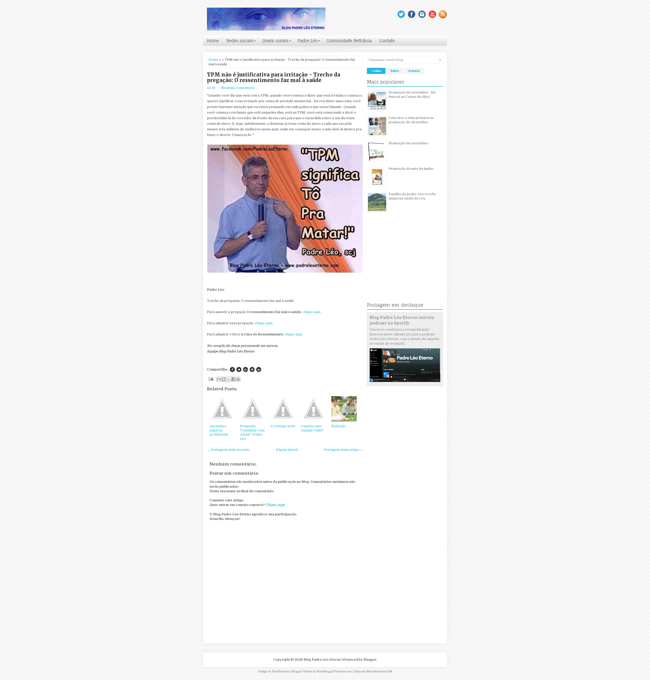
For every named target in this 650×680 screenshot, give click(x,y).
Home (213, 40)
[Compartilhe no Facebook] (232, 369)
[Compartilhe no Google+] (245, 369)
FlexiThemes (280, 671)
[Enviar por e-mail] (218, 379)
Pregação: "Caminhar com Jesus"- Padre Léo (252, 432)
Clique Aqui (275, 505)
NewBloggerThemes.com (334, 671)
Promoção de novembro (408, 143)
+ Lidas (376, 71)
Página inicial (286, 450)
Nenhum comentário (238, 88)
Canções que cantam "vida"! (312, 428)
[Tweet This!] (238, 369)
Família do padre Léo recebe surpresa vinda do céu (412, 196)
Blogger (370, 659)
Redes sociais (241, 40)
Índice (395, 71)
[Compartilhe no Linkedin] (258, 369)
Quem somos (276, 40)
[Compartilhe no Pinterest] (252, 369)
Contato (387, 40)
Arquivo (414, 71)
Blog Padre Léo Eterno (322, 659)
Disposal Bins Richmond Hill (373, 671)
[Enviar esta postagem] (210, 379)
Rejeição (338, 426)
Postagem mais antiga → (343, 450)
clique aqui (311, 312)
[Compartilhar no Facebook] (233, 379)
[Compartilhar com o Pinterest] (238, 379)
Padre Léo (309, 40)
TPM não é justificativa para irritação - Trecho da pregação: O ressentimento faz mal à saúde (273, 77)
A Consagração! (282, 426)
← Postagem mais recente (228, 450)
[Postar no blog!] (223, 379)
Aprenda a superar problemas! (218, 430)
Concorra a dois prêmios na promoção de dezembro (411, 120)
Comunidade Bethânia (349, 40)
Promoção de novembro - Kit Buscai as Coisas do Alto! (412, 94)
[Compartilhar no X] (228, 379)
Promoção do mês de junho (410, 169)
